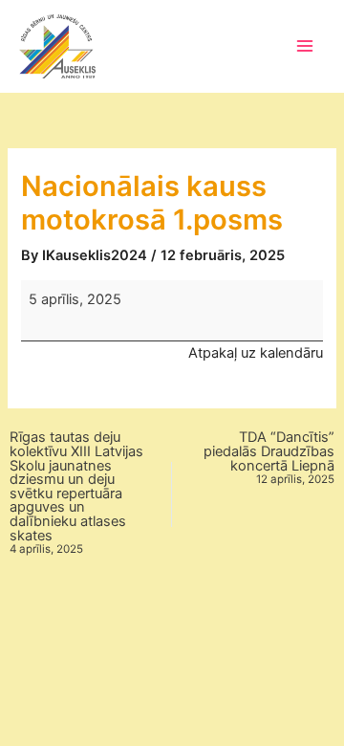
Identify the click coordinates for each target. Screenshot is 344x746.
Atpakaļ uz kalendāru (255, 353)
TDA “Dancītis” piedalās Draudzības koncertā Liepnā (269, 458)
